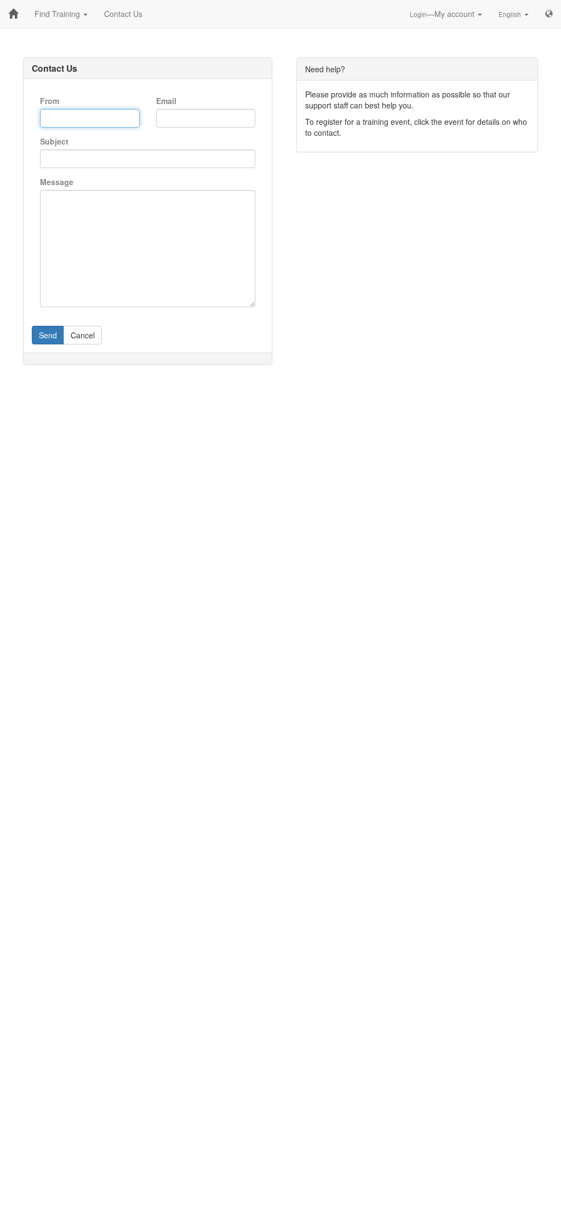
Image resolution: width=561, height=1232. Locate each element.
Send (48, 335)
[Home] (13, 13)
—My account (443, 13)
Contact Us (123, 13)
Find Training (58, 13)
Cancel (83, 335)
